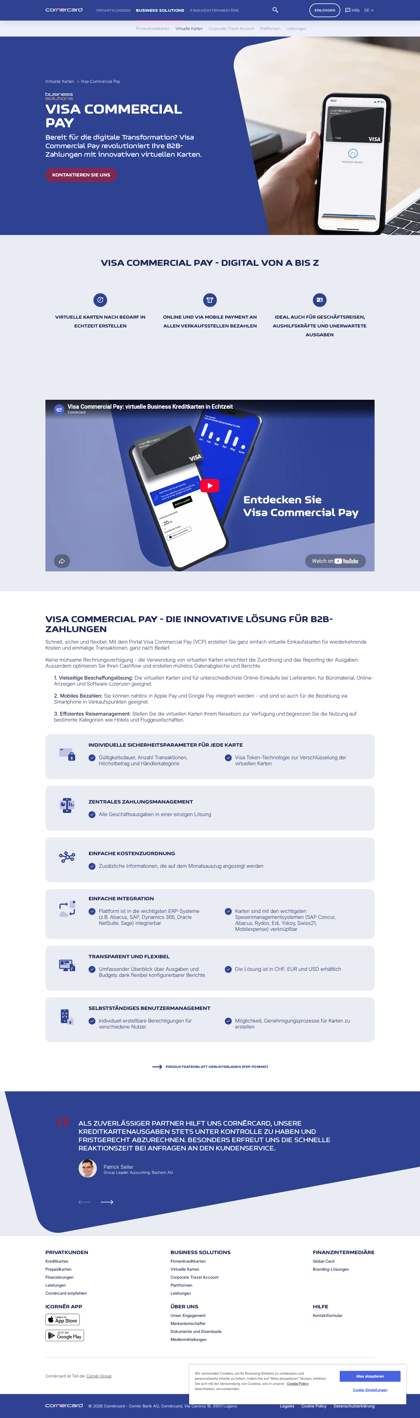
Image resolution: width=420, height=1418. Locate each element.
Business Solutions (160, 10)
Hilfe (356, 10)
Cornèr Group (99, 1375)
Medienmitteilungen (189, 1339)
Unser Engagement (188, 1315)
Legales (287, 1405)
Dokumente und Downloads (196, 1331)
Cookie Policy (314, 1405)
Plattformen (181, 1285)
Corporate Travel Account (195, 1277)
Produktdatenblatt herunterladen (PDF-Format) (217, 1066)
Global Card (323, 1261)
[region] (297, 1384)
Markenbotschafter (188, 1323)
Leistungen (55, 1285)
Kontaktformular (328, 1315)
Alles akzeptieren (370, 1376)
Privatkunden (113, 10)
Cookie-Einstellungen (370, 1390)
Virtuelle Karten (59, 81)
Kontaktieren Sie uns (81, 175)
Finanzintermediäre (214, 10)
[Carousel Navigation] (238, 1202)
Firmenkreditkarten (188, 1261)
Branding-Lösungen (331, 1269)
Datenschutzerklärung (354, 1405)
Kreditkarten (56, 1261)
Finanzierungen (59, 1277)
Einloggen (325, 10)
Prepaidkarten (58, 1269)
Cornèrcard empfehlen (66, 1293)
